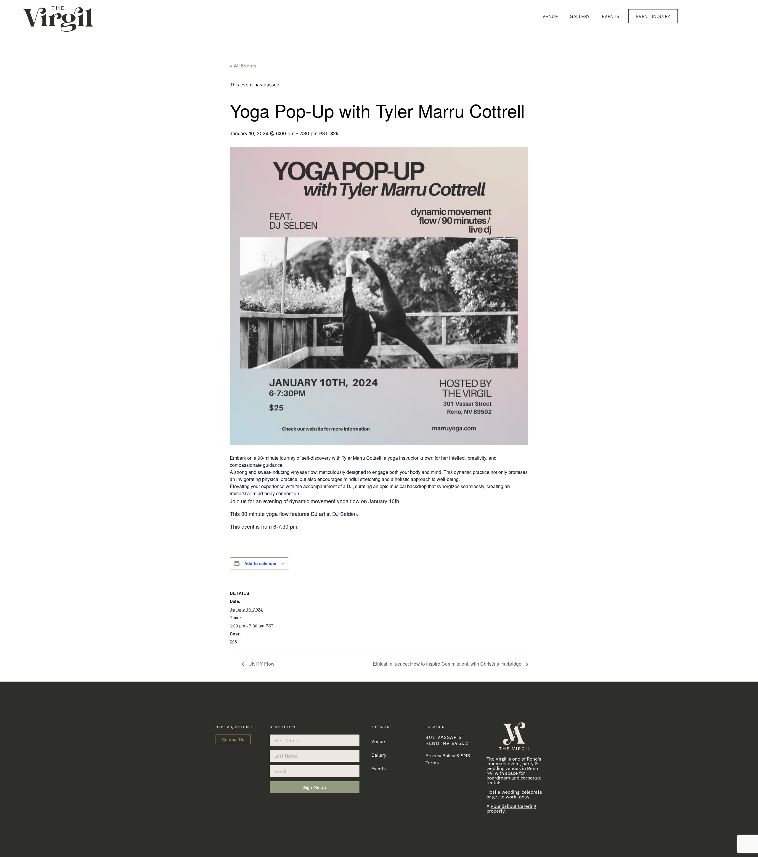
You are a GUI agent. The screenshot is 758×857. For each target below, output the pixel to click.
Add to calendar (260, 563)
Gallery (580, 16)
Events (610, 16)
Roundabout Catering (513, 806)
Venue (550, 16)
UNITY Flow (260, 663)
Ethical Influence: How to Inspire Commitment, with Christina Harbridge (448, 663)
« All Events (243, 65)
